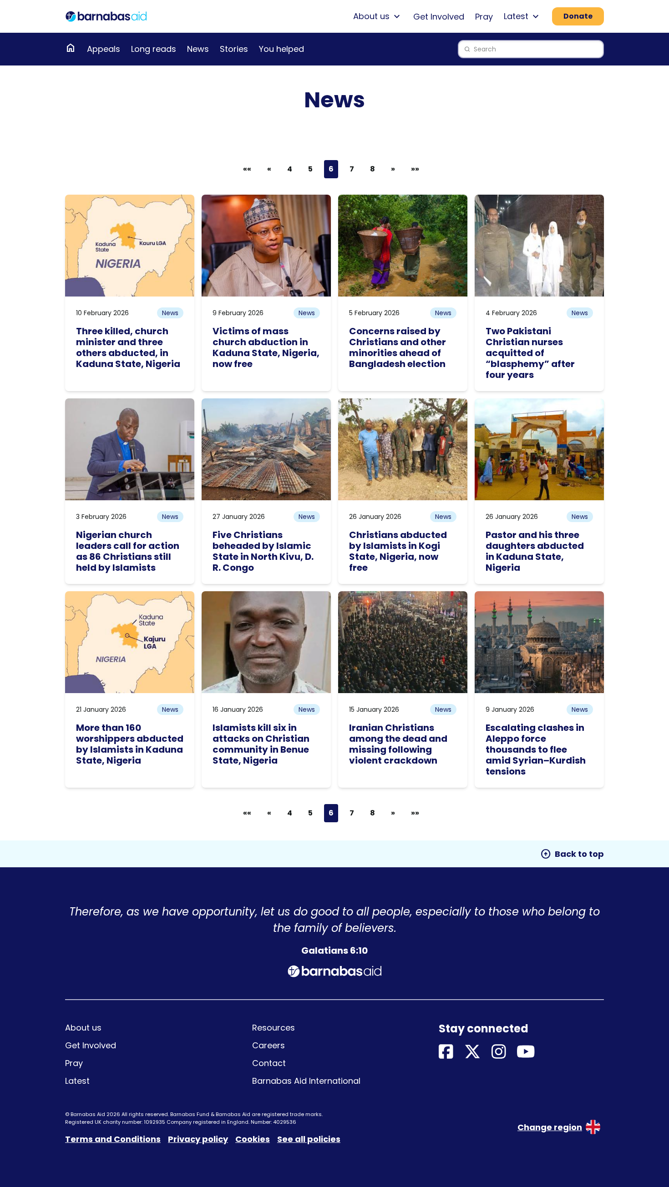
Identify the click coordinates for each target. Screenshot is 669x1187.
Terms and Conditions (113, 1139)
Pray (484, 16)
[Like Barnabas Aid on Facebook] (446, 1052)
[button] (269, 169)
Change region (549, 1127)
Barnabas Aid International (306, 1080)
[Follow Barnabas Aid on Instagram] (499, 1052)
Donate (578, 16)
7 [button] (352, 169)
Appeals (103, 49)
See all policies (308, 1139)
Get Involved (438, 16)
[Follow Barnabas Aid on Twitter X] (472, 1052)
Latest (77, 1080)
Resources (273, 1027)
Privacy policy (198, 1139)
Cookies (252, 1139)
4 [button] (289, 169)
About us (83, 1027)
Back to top (572, 854)
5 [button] (310, 169)
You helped (281, 49)
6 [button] (331, 169)
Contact (269, 1063)
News (198, 49)
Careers (268, 1045)
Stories (234, 49)
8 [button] (372, 169)
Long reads (153, 49)
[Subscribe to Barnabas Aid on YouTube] (526, 1052)
